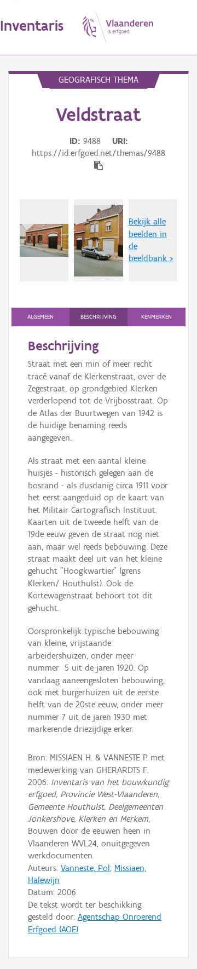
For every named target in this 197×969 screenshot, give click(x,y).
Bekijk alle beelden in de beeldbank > (151, 239)
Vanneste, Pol (85, 868)
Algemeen (40, 316)
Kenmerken (156, 316)
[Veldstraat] (44, 240)
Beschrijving (98, 316)
